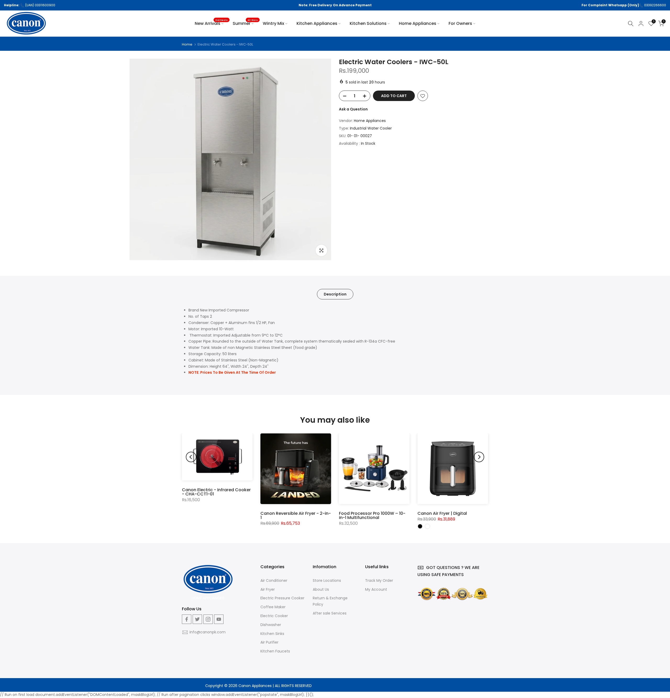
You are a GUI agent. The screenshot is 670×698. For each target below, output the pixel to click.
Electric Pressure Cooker (282, 598)
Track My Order (379, 580)
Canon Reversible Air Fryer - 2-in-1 (295, 515)
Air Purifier (269, 642)
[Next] (479, 457)
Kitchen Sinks (272, 633)
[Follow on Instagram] (208, 619)
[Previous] (191, 457)
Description (335, 294)
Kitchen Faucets (275, 651)
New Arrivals (211, 23)
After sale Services (330, 613)
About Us (321, 589)
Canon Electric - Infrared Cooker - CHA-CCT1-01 (216, 492)
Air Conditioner (273, 580)
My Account (376, 589)
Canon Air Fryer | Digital (442, 513)
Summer (245, 23)
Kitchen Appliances (317, 23)
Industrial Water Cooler (371, 128)
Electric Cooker (274, 615)
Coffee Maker (273, 607)
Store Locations (327, 580)
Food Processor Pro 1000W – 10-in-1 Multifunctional (372, 515)
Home (187, 44)
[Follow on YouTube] (219, 619)
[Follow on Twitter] (197, 619)
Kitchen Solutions (368, 23)
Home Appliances (417, 23)
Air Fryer (267, 589)
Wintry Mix (273, 23)
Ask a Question (353, 109)
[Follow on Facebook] (186, 619)
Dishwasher (270, 624)
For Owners (460, 23)
